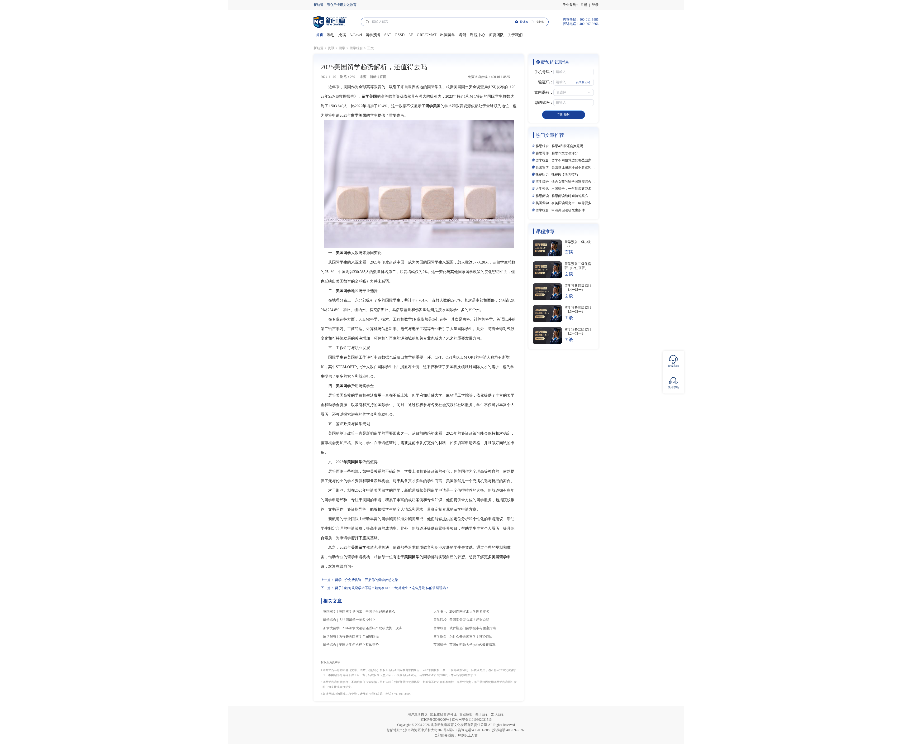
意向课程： (543, 92)
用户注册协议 (418, 714)
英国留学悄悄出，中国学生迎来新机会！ (369, 611)
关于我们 (482, 714)
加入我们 (497, 714)
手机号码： (543, 72)
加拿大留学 (331, 628)
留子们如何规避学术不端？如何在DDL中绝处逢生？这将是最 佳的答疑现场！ (392, 588)
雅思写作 (542, 153)
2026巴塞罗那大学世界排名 (469, 611)
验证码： (545, 82)
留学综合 (356, 48)
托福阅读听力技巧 (564, 174)
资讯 (331, 48)
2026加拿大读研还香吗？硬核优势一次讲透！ (375, 628)
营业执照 (466, 714)
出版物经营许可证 (444, 714)
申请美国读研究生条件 (568, 210)
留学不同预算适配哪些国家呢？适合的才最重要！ (588, 160)
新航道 (318, 48)
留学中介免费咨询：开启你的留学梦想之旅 (366, 580)
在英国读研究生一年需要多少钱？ (576, 203)
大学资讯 (440, 611)
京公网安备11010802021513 (472, 719)
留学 (342, 48)
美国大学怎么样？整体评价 (359, 645)
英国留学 (329, 611)
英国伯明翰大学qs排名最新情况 (472, 645)
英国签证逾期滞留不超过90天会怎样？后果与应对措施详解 (594, 167)
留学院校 (440, 620)
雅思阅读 (542, 196)
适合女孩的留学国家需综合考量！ (576, 181)
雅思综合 (542, 146)
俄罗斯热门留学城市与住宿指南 (472, 628)
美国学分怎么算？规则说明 (469, 620)
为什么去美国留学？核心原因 (471, 636)
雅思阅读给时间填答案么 (569, 196)
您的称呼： (543, 103)
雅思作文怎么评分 (564, 153)
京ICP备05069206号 (435, 719)
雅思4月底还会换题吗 (567, 146)
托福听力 (542, 174)
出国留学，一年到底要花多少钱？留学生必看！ (586, 189)
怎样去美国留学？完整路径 (359, 636)
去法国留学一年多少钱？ (357, 620)
